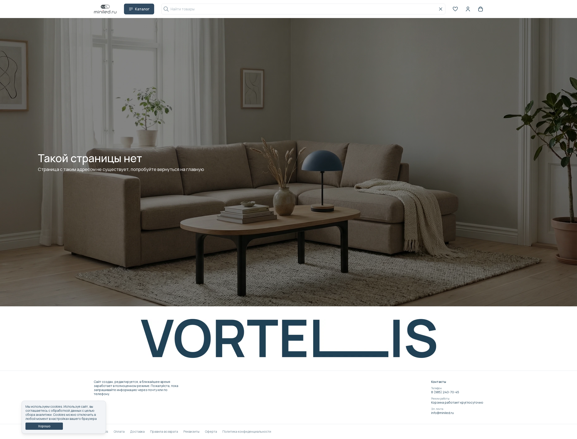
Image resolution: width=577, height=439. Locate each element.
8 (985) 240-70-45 (445, 392)
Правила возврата (164, 432)
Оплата (119, 432)
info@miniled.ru (442, 413)
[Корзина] (480, 9)
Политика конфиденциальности (246, 432)
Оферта (211, 432)
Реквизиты (191, 432)
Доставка (137, 432)
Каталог (142, 9)
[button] (455, 9)
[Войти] (468, 9)
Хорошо (44, 426)
